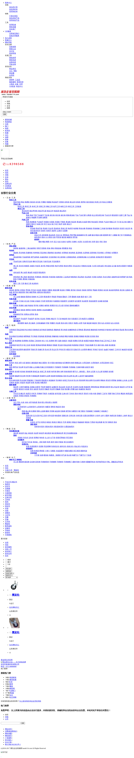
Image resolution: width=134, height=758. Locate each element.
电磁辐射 (80, 422)
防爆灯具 (41, 349)
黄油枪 (68, 222)
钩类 (48, 442)
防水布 (70, 380)
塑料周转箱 (95, 387)
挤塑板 (113, 380)
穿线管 (81, 345)
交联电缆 (12, 330)
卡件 (51, 242)
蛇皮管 (116, 387)
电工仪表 (26, 345)
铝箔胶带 (78, 301)
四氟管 (46, 389)
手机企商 (12, 64)
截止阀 (28, 411)
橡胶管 (48, 387)
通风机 (25, 279)
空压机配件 (56, 261)
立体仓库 (65, 393)
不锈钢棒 (65, 367)
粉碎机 (33, 310)
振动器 (111, 290)
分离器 (88, 215)
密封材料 (82, 380)
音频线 (76, 336)
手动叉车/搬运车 (19, 393)
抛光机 (32, 202)
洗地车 (48, 231)
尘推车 (59, 231)
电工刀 (109, 341)
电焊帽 (75, 228)
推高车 (28, 393)
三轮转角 (37, 341)
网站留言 (8, 736)
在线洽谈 (12, 62)
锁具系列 (37, 237)
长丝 (59, 242)
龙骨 (20, 363)
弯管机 (28, 290)
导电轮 (21, 396)
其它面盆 (69, 437)
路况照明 (19, 349)
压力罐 (113, 266)
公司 (6, 719)
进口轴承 (31, 323)
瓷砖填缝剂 (68, 371)
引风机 (94, 277)
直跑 (60, 341)
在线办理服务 (14, 36)
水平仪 (38, 422)
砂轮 (66, 323)
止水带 (130, 380)
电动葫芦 (16, 319)
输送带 (15, 387)
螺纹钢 (21, 462)
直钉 (97, 242)
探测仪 (69, 422)
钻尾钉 (69, 242)
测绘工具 (49, 206)
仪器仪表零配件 (89, 415)
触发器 (124, 349)
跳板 (31, 367)
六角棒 (78, 367)
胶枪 (58, 371)
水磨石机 (39, 292)
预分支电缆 (129, 330)
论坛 (11, 71)
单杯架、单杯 (38, 442)
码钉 (101, 242)
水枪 (26, 402)
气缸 (128, 215)
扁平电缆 (115, 330)
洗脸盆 (20, 437)
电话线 (87, 336)
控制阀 (62, 411)
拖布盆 (41, 437)
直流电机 (79, 253)
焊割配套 (65, 248)
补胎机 (57, 222)
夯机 (27, 292)
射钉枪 (52, 215)
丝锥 (64, 224)
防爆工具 (43, 367)
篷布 (93, 235)
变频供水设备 (86, 266)
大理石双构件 (105, 363)
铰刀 (57, 224)
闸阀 (23, 411)
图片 (9, 562)
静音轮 (26, 396)
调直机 (44, 290)
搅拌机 (83, 202)
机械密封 (82, 389)
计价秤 (97, 415)
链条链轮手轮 (18, 314)
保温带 (28, 382)
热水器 (69, 455)
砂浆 (32, 382)
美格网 (42, 376)
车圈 (109, 393)
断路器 (49, 345)
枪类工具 (98, 202)
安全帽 (32, 228)
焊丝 (70, 248)
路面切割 (21, 292)
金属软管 (55, 387)
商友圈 (11, 73)
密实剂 (108, 380)
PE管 (10, 682)
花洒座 (41, 446)
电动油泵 (94, 222)
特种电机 (36, 253)
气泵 (35, 215)
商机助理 (12, 58)
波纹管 (87, 367)
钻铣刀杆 (40, 224)
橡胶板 (26, 387)
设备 (6, 141)
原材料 (11, 80)
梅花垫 (88, 389)
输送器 (56, 211)
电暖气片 (75, 455)
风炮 (27, 215)
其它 (111, 363)
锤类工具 (63, 206)
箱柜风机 (59, 277)
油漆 (6, 137)
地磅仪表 (113, 415)
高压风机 (80, 277)
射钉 (90, 242)
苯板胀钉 (30, 380)
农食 (16, 84)
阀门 (6, 126)
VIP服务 (8, 31)
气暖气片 (82, 455)
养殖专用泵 (50, 266)
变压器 (60, 345)
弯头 (19, 402)
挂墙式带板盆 (61, 437)
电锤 (15, 202)
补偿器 (26, 389)
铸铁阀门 (104, 411)
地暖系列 (43, 382)
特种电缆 (101, 330)
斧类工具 (70, 206)
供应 (6, 172)
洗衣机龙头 (55, 446)
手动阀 (39, 217)
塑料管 (53, 407)
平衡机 (62, 222)
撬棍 (129, 222)
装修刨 (33, 297)
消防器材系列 (59, 426)
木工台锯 (16, 297)
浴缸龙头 (77, 446)
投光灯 (100, 349)
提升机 (37, 319)
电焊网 (11, 376)
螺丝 (44, 242)
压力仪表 (36, 415)
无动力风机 (107, 277)
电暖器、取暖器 (55, 455)
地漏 (6, 144)
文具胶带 (70, 301)
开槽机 (43, 202)
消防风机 (45, 277)
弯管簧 (58, 237)
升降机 (48, 319)
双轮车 (86, 393)
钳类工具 (21, 206)
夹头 (43, 341)
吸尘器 (72, 202)
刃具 (22, 283)
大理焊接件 (95, 363)
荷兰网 (22, 376)
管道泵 (37, 266)
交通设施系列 (69, 426)
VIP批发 (12, 86)
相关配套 (112, 345)
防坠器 (80, 341)
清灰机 (78, 290)
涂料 (62, 371)
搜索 (4, 114)
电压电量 (98, 422)
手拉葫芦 (24, 319)
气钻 (77, 215)
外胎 (91, 393)
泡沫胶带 (85, 301)
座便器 (36, 451)
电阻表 (87, 422)
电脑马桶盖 (68, 451)
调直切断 (56, 290)
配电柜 (43, 345)
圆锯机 (74, 297)
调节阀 (68, 411)
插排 (99, 345)
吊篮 (69, 319)
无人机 (15, 462)
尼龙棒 (80, 387)
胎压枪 (73, 222)
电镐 (19, 202)
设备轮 (15, 396)
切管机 (22, 290)
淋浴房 (15, 433)
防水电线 (12, 336)
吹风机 (77, 202)
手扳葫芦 (31, 319)
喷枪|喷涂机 (70, 215)
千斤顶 (118, 222)
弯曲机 (95, 290)
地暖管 (47, 407)
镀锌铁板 (58, 363)
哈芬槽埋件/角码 (68, 363)
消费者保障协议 (11, 731)
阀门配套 (81, 411)
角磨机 (27, 202)
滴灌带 (54, 402)
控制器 (28, 418)
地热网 (53, 376)
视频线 (81, 336)
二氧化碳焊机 (31, 248)
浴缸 (26, 433)
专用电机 (65, 253)
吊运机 (42, 319)
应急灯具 (76, 349)
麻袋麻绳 (80, 235)
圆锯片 (64, 297)
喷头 (112, 387)
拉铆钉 (74, 242)
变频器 (54, 345)
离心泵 (15, 266)
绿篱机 (41, 305)
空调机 (19, 279)
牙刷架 (60, 442)
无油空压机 (17, 261)
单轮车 (80, 393)
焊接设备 (57, 248)
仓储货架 (51, 393)
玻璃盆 (36, 437)
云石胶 (92, 371)
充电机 (100, 222)
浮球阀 (51, 411)
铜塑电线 (26, 336)
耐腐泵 (26, 266)
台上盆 (47, 437)
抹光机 (105, 290)
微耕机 (39, 310)
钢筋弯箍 (32, 292)
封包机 (15, 301)
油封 (76, 389)
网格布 (102, 380)
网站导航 (8, 42)
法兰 (6, 135)
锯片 (86, 297)
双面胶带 (63, 301)
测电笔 (110, 422)
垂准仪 (54, 422)
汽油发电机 (26, 257)
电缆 (6, 128)
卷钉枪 (57, 215)
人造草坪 (81, 376)
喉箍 (83, 367)
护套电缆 (108, 330)
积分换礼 (8, 740)
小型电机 (107, 253)
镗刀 (45, 224)
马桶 (32, 451)
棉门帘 (120, 235)
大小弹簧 (48, 237)
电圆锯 (49, 202)
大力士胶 (99, 371)
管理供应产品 (14, 20)
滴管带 (107, 387)
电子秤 (105, 422)
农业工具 (37, 235)
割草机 (15, 305)
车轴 (113, 393)
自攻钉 (63, 242)
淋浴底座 (47, 433)
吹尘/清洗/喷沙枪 (98, 215)
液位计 (130, 415)
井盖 (16, 363)
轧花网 (47, 376)
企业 (6, 177)
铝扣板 (22, 371)
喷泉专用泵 (68, 266)
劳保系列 (116, 228)
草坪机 (36, 305)
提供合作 (8, 553)
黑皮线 (121, 330)
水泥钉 (79, 242)
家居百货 (20, 82)
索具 (92, 367)
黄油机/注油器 (82, 222)
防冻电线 (19, 336)
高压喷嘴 (47, 446)
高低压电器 (67, 345)
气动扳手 (40, 215)
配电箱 (38, 345)
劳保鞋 (45, 228)
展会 (6, 179)
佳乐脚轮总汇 (14, 607)
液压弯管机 (33, 211)
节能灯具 (34, 349)
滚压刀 (69, 224)
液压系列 (62, 211)
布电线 (61, 336)
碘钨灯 (90, 349)
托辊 (62, 389)
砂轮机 (67, 202)
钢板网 (17, 376)
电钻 (22, 202)
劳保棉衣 (89, 228)
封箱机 (37, 301)
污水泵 (94, 266)
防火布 (76, 380)
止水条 (124, 380)
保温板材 (51, 380)
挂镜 (56, 442)
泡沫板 (37, 382)
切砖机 (84, 290)
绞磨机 (75, 341)
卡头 (47, 341)
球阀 (38, 411)
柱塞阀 (33, 411)
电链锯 (30, 305)
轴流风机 (31, 277)
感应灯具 (69, 349)
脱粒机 (23, 310)
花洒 (27, 446)
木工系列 (40, 297)
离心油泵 (24, 272)
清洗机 (66, 305)
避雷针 (44, 363)
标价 (9, 560)
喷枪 (89, 222)
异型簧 (74, 237)
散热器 (34, 402)
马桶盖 (52, 451)
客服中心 (8, 40)
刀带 (69, 297)
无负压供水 (76, 266)
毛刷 (84, 323)
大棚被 (114, 235)
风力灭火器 (59, 305)
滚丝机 (11, 290)
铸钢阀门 (97, 411)
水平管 (127, 387)
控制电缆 (35, 330)
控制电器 (12, 345)
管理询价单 (13, 11)
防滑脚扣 (25, 341)
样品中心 (19, 86)
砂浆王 (65, 380)
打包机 (21, 301)
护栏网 (28, 376)
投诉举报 (12, 53)
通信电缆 (87, 330)
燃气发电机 (35, 257)
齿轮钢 (37, 462)
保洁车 (127, 228)
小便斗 (47, 451)
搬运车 (53, 319)
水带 (30, 402)
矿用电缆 (80, 330)
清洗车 (122, 228)
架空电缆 (42, 330)
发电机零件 (100, 257)
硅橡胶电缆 (72, 330)
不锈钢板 (72, 367)
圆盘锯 (28, 297)
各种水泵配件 (122, 266)
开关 (95, 345)
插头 (103, 345)
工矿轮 (104, 393)
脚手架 (15, 367)
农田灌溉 (44, 235)
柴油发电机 (17, 257)
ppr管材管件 (31, 407)
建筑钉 (28, 363)
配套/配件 (115, 215)
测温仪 (74, 422)
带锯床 (54, 297)
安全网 (20, 367)
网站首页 (8, 729)
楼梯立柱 (78, 363)
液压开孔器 (42, 211)
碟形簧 (64, 237)
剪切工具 (28, 206)
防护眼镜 (109, 228)
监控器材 (16, 356)
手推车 (44, 393)
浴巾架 (24, 442)
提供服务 (8, 547)
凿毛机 (73, 290)
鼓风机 (99, 277)
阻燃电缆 (49, 330)
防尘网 (69, 376)
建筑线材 (34, 363)
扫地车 (43, 231)
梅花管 (58, 407)
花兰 (55, 242)
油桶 (89, 235)
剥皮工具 (103, 341)
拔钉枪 (63, 215)
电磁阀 (33, 217)
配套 (53, 363)
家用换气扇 (124, 277)
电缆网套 (18, 341)
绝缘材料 (87, 387)
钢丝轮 (94, 323)
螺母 (47, 242)
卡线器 (69, 341)
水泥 (24, 363)
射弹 (93, 242)
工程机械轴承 (41, 323)
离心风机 (24, 277)
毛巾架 (29, 442)
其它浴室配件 (69, 442)
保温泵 (35, 272)
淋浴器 (30, 433)
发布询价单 (13, 9)
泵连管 (41, 389)
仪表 (6, 124)
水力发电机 (91, 257)
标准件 (7, 130)
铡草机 (28, 310)
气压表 (106, 222)
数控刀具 (28, 283)
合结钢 (32, 462)
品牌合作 (8, 183)
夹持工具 (35, 206)
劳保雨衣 (57, 228)
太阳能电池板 (82, 257)
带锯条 (59, 297)
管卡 (49, 363)
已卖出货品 (13, 16)
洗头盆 (25, 437)
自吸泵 (32, 266)
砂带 (80, 323)
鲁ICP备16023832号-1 (13, 744)
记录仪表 (72, 415)
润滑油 (26, 314)
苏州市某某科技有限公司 (10, 664)
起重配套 (90, 319)
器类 (52, 442)
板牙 (60, 224)
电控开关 (19, 345)
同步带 (52, 389)
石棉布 (11, 382)
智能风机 (73, 277)
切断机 (49, 290)
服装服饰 (12, 82)
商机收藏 (12, 27)
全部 (6, 542)
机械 (6, 133)
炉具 (86, 235)
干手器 (36, 455)
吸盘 (82, 297)
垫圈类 (52, 323)
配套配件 (50, 367)
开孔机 (33, 290)
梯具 (11, 367)
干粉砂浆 (37, 380)
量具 (15, 283)
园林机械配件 (75, 305)
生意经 (11, 75)
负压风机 (88, 277)
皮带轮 (31, 314)
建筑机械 (8, 119)
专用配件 (114, 253)
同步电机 (100, 253)
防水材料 (96, 380)
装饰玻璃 (29, 371)
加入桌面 (8, 38)
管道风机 (52, 277)
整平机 (15, 292)
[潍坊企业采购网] (10, 95)
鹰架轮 (123, 393)
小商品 (11, 84)
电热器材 (57, 415)
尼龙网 (75, 387)
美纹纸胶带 (93, 301)
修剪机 (46, 305)
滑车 (56, 341)
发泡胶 (17, 371)
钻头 (49, 224)
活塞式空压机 (27, 261)
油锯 (26, 305)
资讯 (6, 181)
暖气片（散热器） (79, 371)
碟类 (44, 442)
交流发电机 (53, 257)
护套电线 (41, 336)
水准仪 (32, 422)
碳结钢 (26, 462)
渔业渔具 (52, 235)
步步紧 (85, 242)
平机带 (43, 387)
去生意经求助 (36, 701)
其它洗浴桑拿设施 (70, 433)
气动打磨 (82, 215)
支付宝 (11, 51)
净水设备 (107, 266)
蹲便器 (41, 451)
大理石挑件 (86, 363)
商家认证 (12, 49)
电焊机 (15, 248)
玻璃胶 (105, 371)
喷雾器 (52, 305)
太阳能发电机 (71, 257)
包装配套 (56, 301)
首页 (6, 170)
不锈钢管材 (45, 462)
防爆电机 (29, 253)
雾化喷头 (48, 402)
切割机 (61, 202)
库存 (6, 556)
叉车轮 (117, 393)
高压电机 (43, 253)
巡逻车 (54, 231)
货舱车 (99, 393)
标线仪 (49, 422)
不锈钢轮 (33, 396)
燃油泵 (30, 272)
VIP (8, 564)
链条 (6, 139)
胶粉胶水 (44, 380)
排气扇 (63, 455)
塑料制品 (66, 235)
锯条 (78, 297)
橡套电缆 (94, 330)
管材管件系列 (39, 426)
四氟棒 (57, 389)
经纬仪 (43, 422)
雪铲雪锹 (73, 235)
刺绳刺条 (59, 376)
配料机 (116, 290)
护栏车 (33, 393)
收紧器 (86, 341)
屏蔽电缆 (57, 330)
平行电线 (34, 336)
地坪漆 (53, 371)
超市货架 (58, 393)
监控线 (92, 336)
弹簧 (47, 323)
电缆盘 (33, 345)
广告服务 (8, 738)
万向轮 (71, 393)
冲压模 (57, 323)
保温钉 (17, 382)
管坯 (31, 389)
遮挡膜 (105, 301)
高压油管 (62, 387)
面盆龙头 (70, 446)
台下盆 (52, 437)
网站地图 (8, 733)
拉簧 (54, 237)
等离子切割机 (41, 248)
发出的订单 (13, 7)
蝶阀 (47, 411)
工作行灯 (118, 349)
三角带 (21, 387)
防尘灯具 (55, 349)
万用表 (92, 422)
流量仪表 (65, 415)
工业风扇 (66, 277)
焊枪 (52, 248)
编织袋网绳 (89, 376)
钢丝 (40, 363)
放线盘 (64, 341)
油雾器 (44, 217)
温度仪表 (29, 415)
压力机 (124, 222)
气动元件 (108, 215)
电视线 (70, 336)
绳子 (110, 235)
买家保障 (12, 47)
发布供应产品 (14, 18)
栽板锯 (23, 297)
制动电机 (72, 253)
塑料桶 (102, 387)
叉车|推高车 (82, 319)
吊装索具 (74, 319)
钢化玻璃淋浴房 (57, 433)
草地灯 (95, 349)
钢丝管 (122, 387)
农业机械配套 (47, 310)
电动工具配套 (107, 202)
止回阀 (42, 411)
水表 (22, 402)
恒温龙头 (84, 446)
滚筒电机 (93, 253)
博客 (15, 71)
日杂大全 (59, 235)
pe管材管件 (40, 407)
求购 (6, 175)
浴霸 (41, 455)
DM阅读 (8, 186)
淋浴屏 (21, 433)
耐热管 (21, 389)
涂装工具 (43, 371)
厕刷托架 (83, 451)
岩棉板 (119, 380)
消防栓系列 (49, 426)
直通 (121, 215)
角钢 (78, 462)
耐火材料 (89, 380)
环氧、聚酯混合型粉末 (114, 462)
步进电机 (86, 253)
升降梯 (39, 393)
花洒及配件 (34, 446)
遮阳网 (105, 235)
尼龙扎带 (69, 387)
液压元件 (50, 211)
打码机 (32, 301)
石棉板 (32, 387)
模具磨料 (21, 323)
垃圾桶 (64, 231)
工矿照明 (12, 349)
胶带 (11, 684)
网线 (66, 336)
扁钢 (74, 462)
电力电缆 (28, 330)
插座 (106, 345)
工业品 (17, 80)
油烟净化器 (115, 277)
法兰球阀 (13, 697)
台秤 (102, 415)
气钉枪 (46, 215)
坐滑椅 (51, 341)
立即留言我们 (14, 33)
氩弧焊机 (22, 248)
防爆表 (119, 415)
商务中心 (8, 3)
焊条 (48, 248)
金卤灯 (106, 349)
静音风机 (16, 277)
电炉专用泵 (59, 266)
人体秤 (124, 415)
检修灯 (111, 349)
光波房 (36, 433)
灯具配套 (12, 352)
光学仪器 (50, 415)
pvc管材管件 (22, 407)
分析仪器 (79, 415)
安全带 (50, 228)
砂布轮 (107, 323)
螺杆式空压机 (38, 261)
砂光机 (38, 202)
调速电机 (50, 253)
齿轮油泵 (100, 266)
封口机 (26, 301)
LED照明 (83, 349)
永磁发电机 (44, 257)
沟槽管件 (74, 411)
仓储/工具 (8, 470)
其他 (43, 237)
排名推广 (12, 29)
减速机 (15, 253)
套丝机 (62, 290)
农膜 (101, 235)
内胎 (94, 393)
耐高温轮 (129, 393)
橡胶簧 (69, 237)
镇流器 (129, 349)
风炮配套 (33, 222)
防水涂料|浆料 (14, 380)
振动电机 (57, 253)
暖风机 (46, 455)
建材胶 (11, 371)
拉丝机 (38, 290)
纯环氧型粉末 (101, 462)
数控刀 (33, 224)
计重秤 (106, 415)
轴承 (26, 323)
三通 (124, 215)
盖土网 (74, 376)
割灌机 (21, 305)
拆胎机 (46, 222)
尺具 (64, 422)
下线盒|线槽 (89, 345)
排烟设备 (31, 279)
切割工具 (42, 206)
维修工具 (112, 222)
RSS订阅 (8, 742)
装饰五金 (36, 371)
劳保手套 (39, 228)
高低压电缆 (20, 330)
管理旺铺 (12, 25)
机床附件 (35, 283)
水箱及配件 (60, 451)
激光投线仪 (90, 202)
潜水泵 (21, 266)
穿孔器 (11, 341)
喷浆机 (100, 290)
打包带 (43, 301)
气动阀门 (12, 691)
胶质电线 (48, 336)
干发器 (88, 455)
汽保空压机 (47, 261)
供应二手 (8, 549)
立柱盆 (31, 437)
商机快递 (12, 60)
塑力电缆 (64, 330)
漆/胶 (49, 371)
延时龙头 (63, 446)
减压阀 (57, 411)
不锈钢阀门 (89, 411)
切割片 (70, 323)
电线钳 (91, 341)
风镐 (31, 215)
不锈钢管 (57, 367)
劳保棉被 (96, 228)
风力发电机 (61, 257)
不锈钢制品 (127, 235)
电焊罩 (70, 228)
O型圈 (72, 389)
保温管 (22, 382)
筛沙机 (122, 290)
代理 (21, 84)
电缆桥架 (8, 122)
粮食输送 (16, 310)
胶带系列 (49, 301)
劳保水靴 (82, 228)
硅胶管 (37, 387)
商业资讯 (12, 69)
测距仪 (59, 422)
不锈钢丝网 (35, 376)
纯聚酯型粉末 (90, 462)
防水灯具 (48, 349)
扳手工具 (56, 206)
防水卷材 (23, 380)
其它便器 (76, 451)
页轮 (99, 323)
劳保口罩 (64, 228)
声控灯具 (62, 349)
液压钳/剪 (25, 211)
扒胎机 (51, 222)
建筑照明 (26, 349)
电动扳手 (55, 202)
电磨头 (76, 323)
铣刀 (53, 224)
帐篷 (97, 235)
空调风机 (38, 277)
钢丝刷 (89, 323)
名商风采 (8, 188)
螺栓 (40, 242)
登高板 (31, 341)
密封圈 (67, 389)
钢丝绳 (64, 319)
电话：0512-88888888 (8, 666)
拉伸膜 (100, 301)
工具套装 (78, 206)
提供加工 (8, 551)
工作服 (102, 228)
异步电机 (22, 253)
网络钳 (97, 341)
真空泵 (43, 266)
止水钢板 (36, 367)
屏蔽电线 (55, 336)
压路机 (127, 290)
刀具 (19, 283)
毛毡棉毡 (59, 380)
